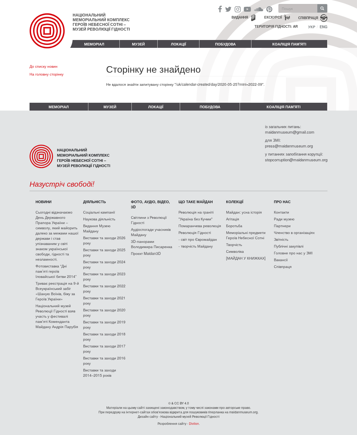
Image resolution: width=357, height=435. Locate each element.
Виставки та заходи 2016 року (104, 360)
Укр (311, 26)
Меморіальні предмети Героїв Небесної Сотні (246, 235)
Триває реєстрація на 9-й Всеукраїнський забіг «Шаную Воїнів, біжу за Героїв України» (57, 291)
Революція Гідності (195, 232)
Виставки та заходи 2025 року (104, 252)
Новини (43, 201)
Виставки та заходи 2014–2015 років (99, 372)
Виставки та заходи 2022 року (104, 288)
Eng (323, 26)
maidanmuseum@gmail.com (289, 132)
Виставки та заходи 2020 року (104, 312)
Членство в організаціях (294, 232)
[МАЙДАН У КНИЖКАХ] (246, 258)
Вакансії (281, 259)
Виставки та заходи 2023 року (104, 276)
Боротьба (234, 225)
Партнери (282, 225)
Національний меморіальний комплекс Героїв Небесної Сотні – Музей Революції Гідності (101, 22)
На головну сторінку (47, 74)
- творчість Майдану (196, 246)
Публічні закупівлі (288, 246)
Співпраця (283, 266)
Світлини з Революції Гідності (149, 220)
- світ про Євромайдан (198, 239)
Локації (178, 44)
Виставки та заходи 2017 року (104, 348)
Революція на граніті (196, 212)
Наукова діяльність (99, 218)
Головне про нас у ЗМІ (293, 252)
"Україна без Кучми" (195, 218)
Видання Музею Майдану (97, 228)
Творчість (234, 244)
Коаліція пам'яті (289, 44)
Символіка (235, 251)
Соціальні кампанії (99, 212)
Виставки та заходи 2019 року (104, 324)
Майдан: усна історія (244, 212)
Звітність (281, 239)
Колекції (234, 201)
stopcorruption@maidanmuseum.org (296, 159)
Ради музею (284, 218)
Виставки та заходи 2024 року (104, 264)
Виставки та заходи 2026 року (104, 240)
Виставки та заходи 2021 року (104, 300)
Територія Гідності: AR (276, 26)
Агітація (232, 218)
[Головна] (51, 35)
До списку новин (43, 66)
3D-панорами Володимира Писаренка (151, 244)
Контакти (281, 212)
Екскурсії (273, 17)
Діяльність (94, 201)
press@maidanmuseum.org (289, 145)
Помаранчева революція (200, 225)
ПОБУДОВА (225, 44)
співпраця (308, 17)
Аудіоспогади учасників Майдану (151, 232)
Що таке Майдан (196, 201)
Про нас (282, 201)
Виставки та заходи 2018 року (104, 336)
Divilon (194, 423)
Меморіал (94, 44)
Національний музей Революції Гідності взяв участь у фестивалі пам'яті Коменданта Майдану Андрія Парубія (57, 316)
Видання (240, 17)
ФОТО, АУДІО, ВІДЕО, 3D (150, 204)
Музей (138, 44)
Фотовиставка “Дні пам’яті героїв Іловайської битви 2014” (56, 271)
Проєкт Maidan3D (146, 253)
